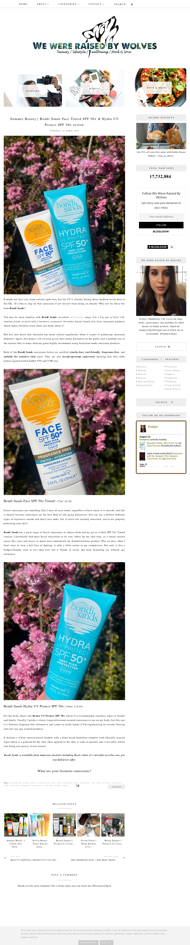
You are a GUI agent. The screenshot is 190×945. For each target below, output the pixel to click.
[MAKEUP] (95, 105)
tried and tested (51, 785)
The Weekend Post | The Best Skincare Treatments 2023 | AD (109, 860)
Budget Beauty (145, 385)
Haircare (142, 377)
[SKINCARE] (33, 105)
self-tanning (77, 317)
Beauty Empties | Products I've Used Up (36, 860)
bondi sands (29, 782)
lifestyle (84, 782)
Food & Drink (173, 385)
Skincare (142, 373)
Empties (170, 373)
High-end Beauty (146, 381)
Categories (67, 4)
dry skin (56, 782)
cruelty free (44, 782)
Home (23, 4)
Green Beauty (173, 370)
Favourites (171, 366)
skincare (14, 785)
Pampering (171, 377)
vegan (65, 785)
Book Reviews (173, 388)
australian (15, 782)
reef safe (95, 782)
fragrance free (70, 782)
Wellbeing (171, 381)
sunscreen (36, 785)
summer (25, 785)
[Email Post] (77, 785)
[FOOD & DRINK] (157, 105)
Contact (95, 4)
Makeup (142, 370)
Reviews (142, 366)
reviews (106, 782)
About (42, 4)
